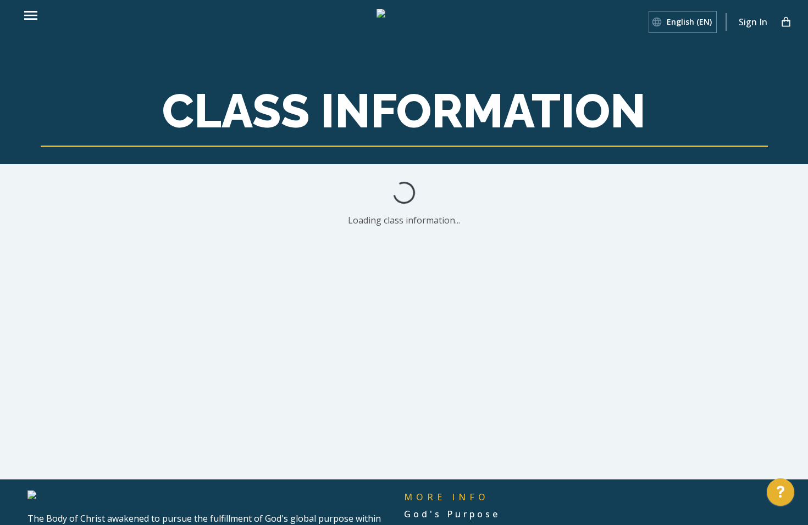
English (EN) (689, 21)
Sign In (753, 22)
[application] (780, 495)
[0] (786, 22)
